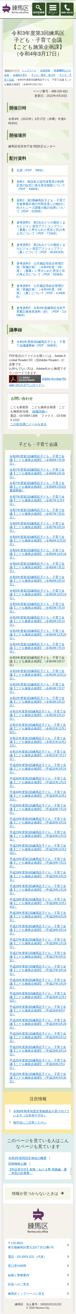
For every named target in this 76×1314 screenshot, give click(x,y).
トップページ (29, 70)
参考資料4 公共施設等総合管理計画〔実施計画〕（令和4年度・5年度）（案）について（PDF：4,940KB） (40, 291)
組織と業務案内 (18, 1275)
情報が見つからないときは (35, 1193)
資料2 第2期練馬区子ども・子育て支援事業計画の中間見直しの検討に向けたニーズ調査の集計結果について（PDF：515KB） (40, 206)
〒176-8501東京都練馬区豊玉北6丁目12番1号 (31, 1245)
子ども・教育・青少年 (43, 75)
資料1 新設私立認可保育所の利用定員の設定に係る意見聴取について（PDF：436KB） (40, 185)
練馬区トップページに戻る (26, 1293)
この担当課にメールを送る (28, 424)
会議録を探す (20, 75)
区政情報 (45, 70)
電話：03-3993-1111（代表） (27, 1256)
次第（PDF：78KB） (31, 170)
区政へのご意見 (18, 1284)
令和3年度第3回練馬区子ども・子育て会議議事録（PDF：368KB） (40, 343)
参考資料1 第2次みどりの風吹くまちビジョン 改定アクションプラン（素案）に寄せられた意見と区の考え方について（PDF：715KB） (40, 228)
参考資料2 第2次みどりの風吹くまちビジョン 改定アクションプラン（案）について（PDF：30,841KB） (41, 248)
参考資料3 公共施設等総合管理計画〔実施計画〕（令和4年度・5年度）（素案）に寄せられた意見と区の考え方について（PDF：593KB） (40, 269)
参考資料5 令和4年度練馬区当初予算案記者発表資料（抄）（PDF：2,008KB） (41, 311)
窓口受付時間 (17, 1266)
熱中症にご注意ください (30, 1122)
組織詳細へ (39, 411)
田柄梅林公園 (17, 1163)
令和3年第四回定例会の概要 (27, 1158)
